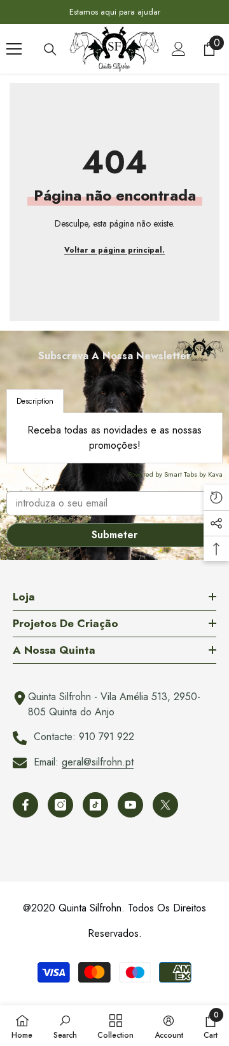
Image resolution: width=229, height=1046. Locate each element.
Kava (215, 474)
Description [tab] (35, 401)
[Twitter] (165, 805)
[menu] (14, 48)
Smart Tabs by (186, 474)
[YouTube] (130, 805)
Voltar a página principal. (114, 250)
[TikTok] (95, 805)
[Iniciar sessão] (179, 49)
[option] (114, 12)
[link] (65, 1025)
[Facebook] (25, 805)
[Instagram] (60, 805)
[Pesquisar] (50, 49)
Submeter (114, 534)
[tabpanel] (114, 438)
